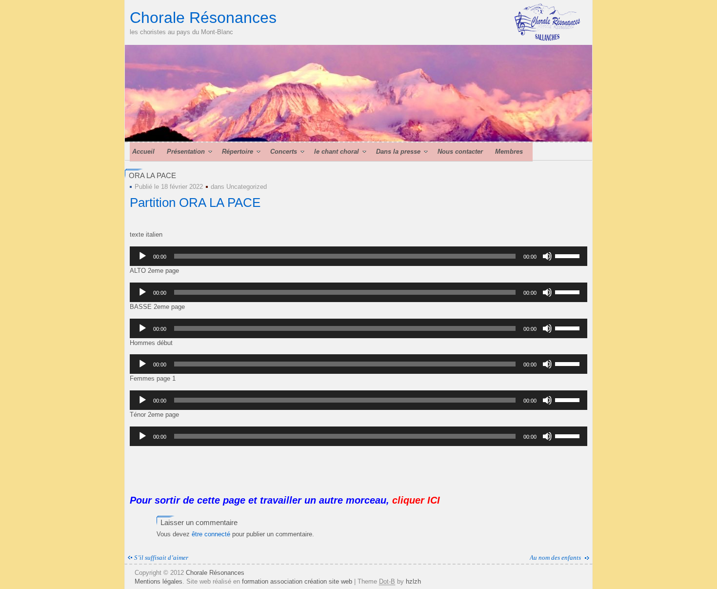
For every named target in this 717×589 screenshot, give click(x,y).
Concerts (283, 151)
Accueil (143, 151)
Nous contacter (460, 151)
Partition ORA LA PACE (195, 202)
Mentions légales (158, 581)
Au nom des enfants (555, 557)
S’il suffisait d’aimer (161, 557)
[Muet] (547, 256)
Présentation (186, 151)
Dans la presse (398, 151)
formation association (272, 581)
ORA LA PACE (152, 175)
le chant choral (336, 151)
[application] (358, 256)
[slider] (568, 255)
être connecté (211, 534)
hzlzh (413, 581)
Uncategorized (246, 186)
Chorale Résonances (203, 17)
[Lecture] (142, 256)
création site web (328, 581)
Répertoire (237, 151)
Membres (509, 151)
